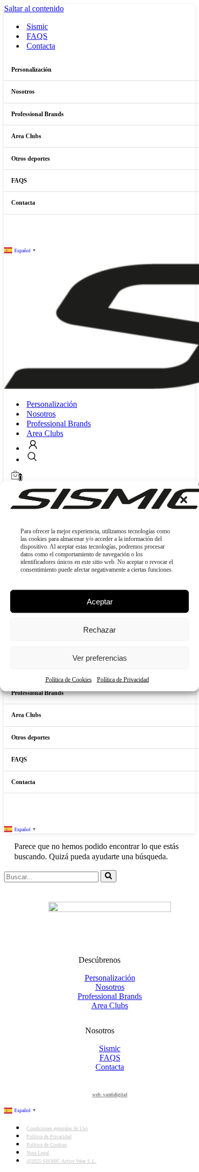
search (32, 457)
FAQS (37, 36)
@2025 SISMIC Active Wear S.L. (61, 1161)
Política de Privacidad (123, 679)
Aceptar (100, 601)
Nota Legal (38, 1153)
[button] (184, 500)
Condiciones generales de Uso (57, 1128)
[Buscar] (108, 876)
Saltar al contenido (34, 8)
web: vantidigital (110, 1094)
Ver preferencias (99, 657)
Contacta (41, 45)
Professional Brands (59, 423)
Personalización (52, 404)
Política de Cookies (68, 679)
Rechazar (99, 629)
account (33, 444)
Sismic (37, 26)
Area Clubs (45, 433)
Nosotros (41, 413)
